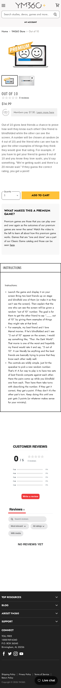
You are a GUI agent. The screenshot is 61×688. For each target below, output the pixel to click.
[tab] (30, 267)
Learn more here (45, 112)
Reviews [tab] (17, 509)
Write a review (30, 496)
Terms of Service (41, 674)
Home (5, 31)
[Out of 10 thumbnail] (9, 81)
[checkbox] (15, 533)
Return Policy (7, 677)
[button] (30, 469)
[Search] (55, 14)
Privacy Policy (25, 674)
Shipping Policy (8, 674)
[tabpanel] (30, 548)
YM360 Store (18, 31)
